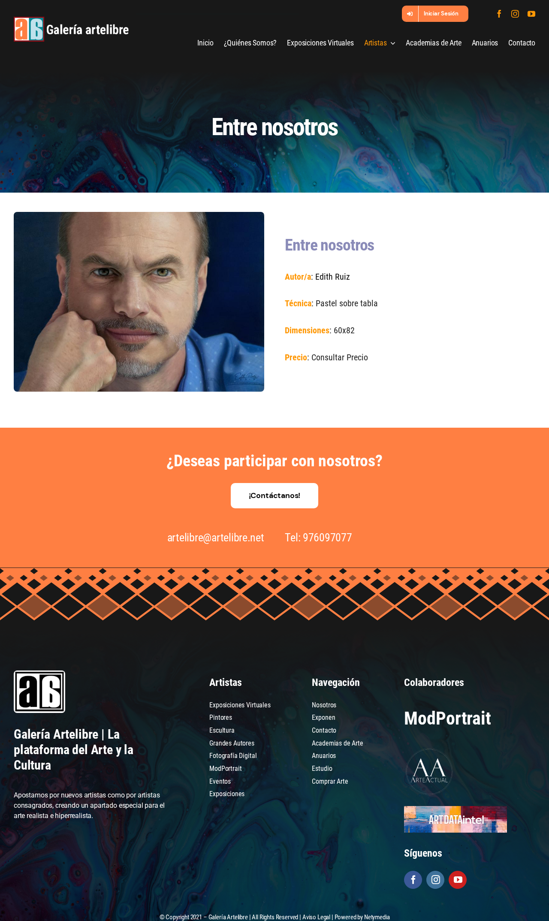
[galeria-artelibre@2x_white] (71, 20)
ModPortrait (447, 718)
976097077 (327, 537)
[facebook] (499, 14)
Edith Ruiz (332, 277)
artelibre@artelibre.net (215, 537)
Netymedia (377, 917)
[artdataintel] (455, 809)
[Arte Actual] (429, 750)
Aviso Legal (316, 917)
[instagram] (515, 14)
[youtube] (531, 14)
